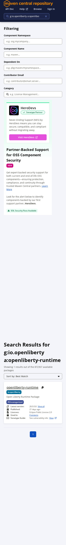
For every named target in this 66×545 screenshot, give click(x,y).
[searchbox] (24, 16)
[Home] (33, 3)
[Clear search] (46, 16)
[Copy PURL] (42, 387)
